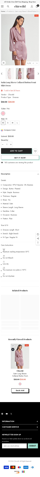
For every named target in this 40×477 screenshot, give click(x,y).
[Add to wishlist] (35, 151)
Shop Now (32, 2)
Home (3, 11)
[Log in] (32, 6)
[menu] (2, 6)
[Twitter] (11, 413)
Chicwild (11, 94)
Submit (32, 446)
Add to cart (16, 151)
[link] (10, 325)
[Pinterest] (2, 413)
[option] (20, 39)
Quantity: (4, 140)
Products (10, 11)
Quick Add (20, 390)
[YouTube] (6, 413)
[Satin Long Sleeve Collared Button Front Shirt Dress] (20, 356)
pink (20, 384)
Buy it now (20, 158)
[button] (33, 63)
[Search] (8, 6)
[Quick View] (12, 349)
